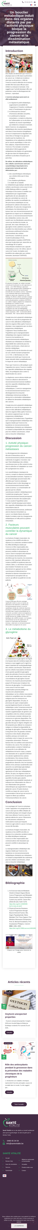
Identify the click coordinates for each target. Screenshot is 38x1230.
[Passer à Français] (31, 5)
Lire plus (9, 1032)
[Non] (33, 1222)
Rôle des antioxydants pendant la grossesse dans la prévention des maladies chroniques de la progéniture (18, 1070)
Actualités (8, 992)
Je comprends (19, 1226)
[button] (35, 4)
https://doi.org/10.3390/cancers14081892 (22, 928)
